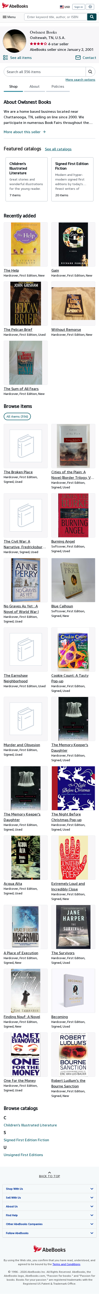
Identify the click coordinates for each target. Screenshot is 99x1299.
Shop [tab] (13, 86)
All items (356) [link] (17, 416)
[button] (90, 71)
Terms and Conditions (66, 1264)
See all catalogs (58, 149)
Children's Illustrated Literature (30, 1125)
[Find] (91, 16)
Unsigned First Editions (23, 1154)
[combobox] (55, 16)
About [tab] (34, 86)
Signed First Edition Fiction (26, 1140)
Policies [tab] (58, 86)
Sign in (78, 7)
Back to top (49, 1176)
